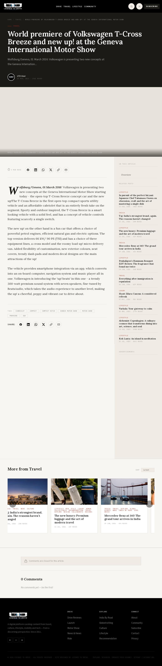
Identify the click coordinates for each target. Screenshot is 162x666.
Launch (71, 623)
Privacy (134, 638)
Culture (103, 628)
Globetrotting (106, 623)
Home (10, 20)
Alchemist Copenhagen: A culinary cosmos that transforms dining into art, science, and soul (138, 323)
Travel (67, 6)
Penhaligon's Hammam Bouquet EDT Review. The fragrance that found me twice (136, 263)
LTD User (21, 76)
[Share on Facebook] (28, 170)
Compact (33, 311)
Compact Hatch (48, 311)
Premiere (14, 316)
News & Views (74, 633)
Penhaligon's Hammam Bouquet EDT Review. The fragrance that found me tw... (130, 520)
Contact (135, 633)
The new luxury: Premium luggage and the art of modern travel (137, 232)
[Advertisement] (138, 405)
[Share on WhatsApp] (43, 170)
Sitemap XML (148, 657)
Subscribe (152, 6)
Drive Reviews (74, 617)
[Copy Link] (58, 170)
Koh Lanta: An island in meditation (137, 338)
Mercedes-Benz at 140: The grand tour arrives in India (137, 247)
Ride (69, 638)
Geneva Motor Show (68, 311)
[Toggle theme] (139, 6)
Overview (126, 175)
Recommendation (108, 638)
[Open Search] (131, 6)
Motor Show (87, 311)
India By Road (106, 617)
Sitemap (137, 657)
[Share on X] (51, 170)
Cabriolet (20, 311)
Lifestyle (77, 6)
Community (90, 6)
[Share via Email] (66, 170)
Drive (59, 6)
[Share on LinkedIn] (36, 170)
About (134, 617)
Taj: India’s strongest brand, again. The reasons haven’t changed (138, 217)
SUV (24, 316)
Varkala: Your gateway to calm (135, 308)
